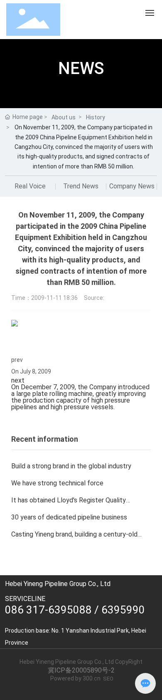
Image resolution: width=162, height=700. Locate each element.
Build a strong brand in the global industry (71, 466)
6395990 (123, 610)
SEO (108, 678)
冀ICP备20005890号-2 (81, 670)
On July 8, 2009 (31, 371)
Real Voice (30, 186)
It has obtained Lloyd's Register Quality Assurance (68, 503)
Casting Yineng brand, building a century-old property (74, 537)
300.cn (92, 678)
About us (64, 117)
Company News (132, 186)
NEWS (81, 68)
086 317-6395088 (48, 610)
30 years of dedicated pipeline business (69, 517)
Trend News (80, 186)
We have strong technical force (57, 483)
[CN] (123, 19)
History (95, 117)
